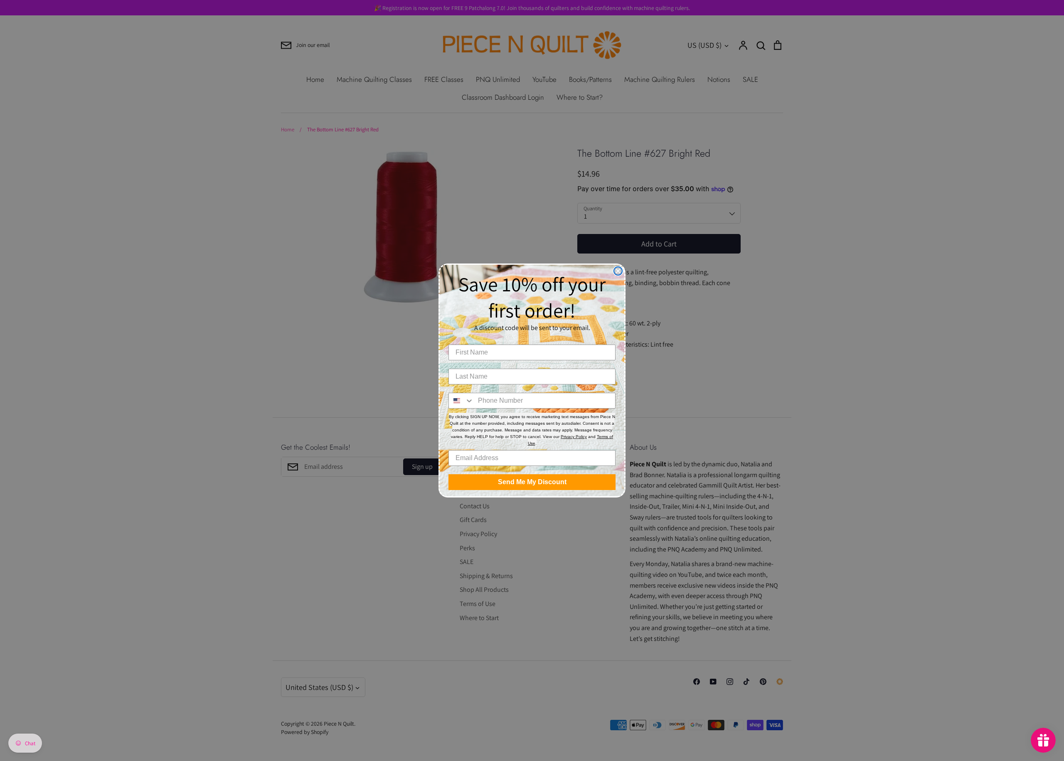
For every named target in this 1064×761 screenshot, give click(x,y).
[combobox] (461, 400)
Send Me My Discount (532, 481)
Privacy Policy (574, 436)
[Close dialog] (618, 271)
